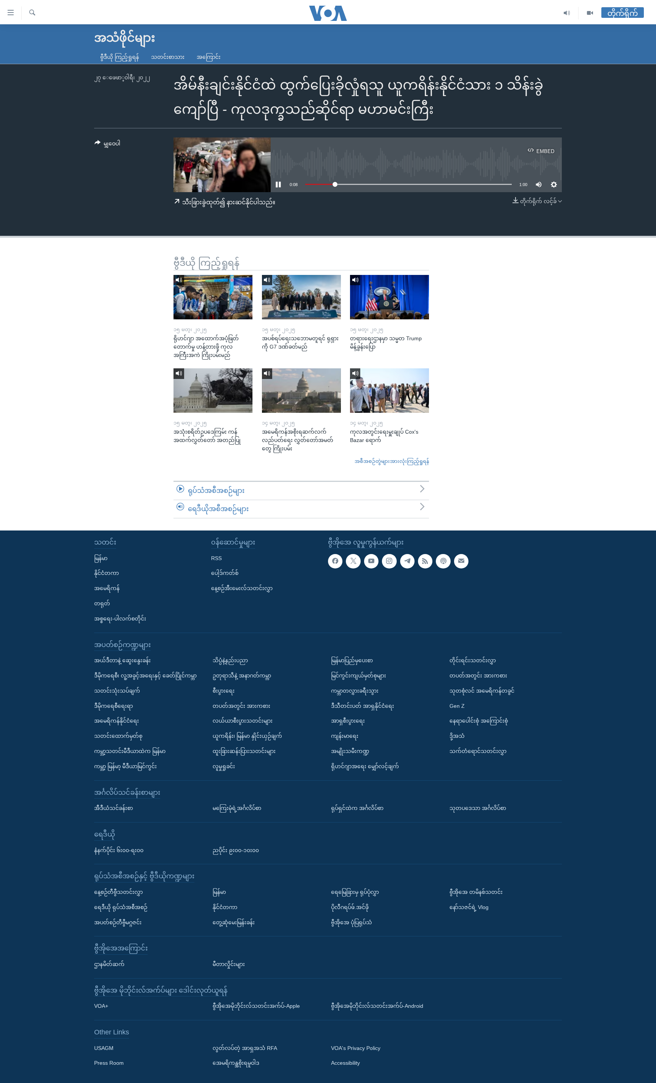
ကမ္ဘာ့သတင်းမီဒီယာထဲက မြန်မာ (130, 751)
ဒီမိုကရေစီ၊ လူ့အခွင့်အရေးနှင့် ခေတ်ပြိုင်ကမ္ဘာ (145, 676)
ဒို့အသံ (457, 736)
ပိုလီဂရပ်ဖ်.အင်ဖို (350, 907)
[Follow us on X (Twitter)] (353, 561)
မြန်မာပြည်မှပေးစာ (352, 660)
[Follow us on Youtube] (371, 561)
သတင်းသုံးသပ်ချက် (117, 690)
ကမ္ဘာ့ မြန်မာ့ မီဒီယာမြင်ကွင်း (125, 766)
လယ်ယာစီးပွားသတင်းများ (243, 721)
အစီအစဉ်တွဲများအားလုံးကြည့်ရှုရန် (392, 461)
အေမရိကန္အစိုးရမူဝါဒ (236, 1063)
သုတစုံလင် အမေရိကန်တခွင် (481, 690)
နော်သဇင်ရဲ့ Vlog (469, 907)
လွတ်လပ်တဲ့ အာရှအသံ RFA (245, 1048)
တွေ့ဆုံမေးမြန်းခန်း (234, 922)
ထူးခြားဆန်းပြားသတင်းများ (244, 751)
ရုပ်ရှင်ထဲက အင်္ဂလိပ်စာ (357, 808)
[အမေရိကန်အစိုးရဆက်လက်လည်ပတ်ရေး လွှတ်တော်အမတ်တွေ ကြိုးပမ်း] (301, 390)
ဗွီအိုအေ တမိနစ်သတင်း (476, 892)
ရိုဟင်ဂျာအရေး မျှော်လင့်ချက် (365, 766)
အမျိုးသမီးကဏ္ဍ (350, 751)
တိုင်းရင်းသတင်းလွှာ (472, 660)
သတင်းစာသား (167, 57)
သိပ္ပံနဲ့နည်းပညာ (230, 660)
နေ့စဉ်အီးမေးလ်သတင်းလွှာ (242, 588)
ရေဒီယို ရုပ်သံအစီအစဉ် (120, 907)
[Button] (107, 145)
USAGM (104, 1048)
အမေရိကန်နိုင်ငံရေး (116, 721)
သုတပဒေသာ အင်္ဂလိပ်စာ (477, 808)
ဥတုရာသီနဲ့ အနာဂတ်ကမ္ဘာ (242, 676)
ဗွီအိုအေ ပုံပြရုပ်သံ (351, 922)
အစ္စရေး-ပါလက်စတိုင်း (120, 618)
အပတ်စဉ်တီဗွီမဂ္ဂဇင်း (118, 922)
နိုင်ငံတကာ (106, 573)
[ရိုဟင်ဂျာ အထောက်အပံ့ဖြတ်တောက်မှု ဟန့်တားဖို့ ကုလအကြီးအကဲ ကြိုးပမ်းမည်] (212, 297)
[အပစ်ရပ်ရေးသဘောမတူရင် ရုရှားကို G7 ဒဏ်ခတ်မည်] (301, 297)
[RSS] (425, 561)
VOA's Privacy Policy (355, 1048)
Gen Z (457, 706)
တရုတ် (102, 603)
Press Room (109, 1063)
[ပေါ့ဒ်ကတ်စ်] (443, 561)
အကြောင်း (209, 57)
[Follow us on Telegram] (407, 561)
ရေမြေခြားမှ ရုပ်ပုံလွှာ (355, 892)
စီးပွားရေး (224, 690)
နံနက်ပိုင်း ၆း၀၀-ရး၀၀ (119, 850)
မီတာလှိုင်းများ (229, 964)
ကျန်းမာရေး (344, 736)
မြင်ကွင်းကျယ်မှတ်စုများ (358, 676)
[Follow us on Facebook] (335, 561)
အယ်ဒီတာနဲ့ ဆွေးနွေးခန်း (122, 660)
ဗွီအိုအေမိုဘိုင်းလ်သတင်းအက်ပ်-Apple (256, 1006)
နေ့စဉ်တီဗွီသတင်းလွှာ (118, 892)
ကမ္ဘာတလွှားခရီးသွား (354, 690)
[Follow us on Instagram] (389, 561)
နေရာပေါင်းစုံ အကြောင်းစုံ (478, 721)
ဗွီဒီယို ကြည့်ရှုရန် (119, 57)
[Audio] (567, 13)
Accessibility (345, 1063)
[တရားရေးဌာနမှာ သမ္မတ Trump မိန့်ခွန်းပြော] (389, 297)
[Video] (590, 13)
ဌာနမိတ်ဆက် (109, 964)
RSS (216, 558)
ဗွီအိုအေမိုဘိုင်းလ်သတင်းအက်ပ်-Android (377, 1006)
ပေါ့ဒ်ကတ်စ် (224, 573)
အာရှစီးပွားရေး (348, 721)
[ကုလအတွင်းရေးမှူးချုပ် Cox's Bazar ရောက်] (389, 390)
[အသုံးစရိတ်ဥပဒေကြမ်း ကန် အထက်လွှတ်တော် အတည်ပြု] (212, 390)
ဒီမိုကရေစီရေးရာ (113, 706)
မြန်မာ (100, 558)
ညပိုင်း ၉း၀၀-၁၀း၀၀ (236, 850)
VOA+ (101, 1006)
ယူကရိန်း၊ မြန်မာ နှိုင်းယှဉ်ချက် (247, 736)
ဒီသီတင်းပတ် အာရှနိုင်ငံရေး (362, 706)
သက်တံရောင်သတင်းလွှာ (477, 751)
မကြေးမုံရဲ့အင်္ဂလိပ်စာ (237, 808)
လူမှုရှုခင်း (224, 766)
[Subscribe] (461, 561)
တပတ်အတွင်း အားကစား (241, 706)
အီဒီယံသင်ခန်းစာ (113, 808)
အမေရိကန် (107, 588)
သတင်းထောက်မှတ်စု (118, 736)
